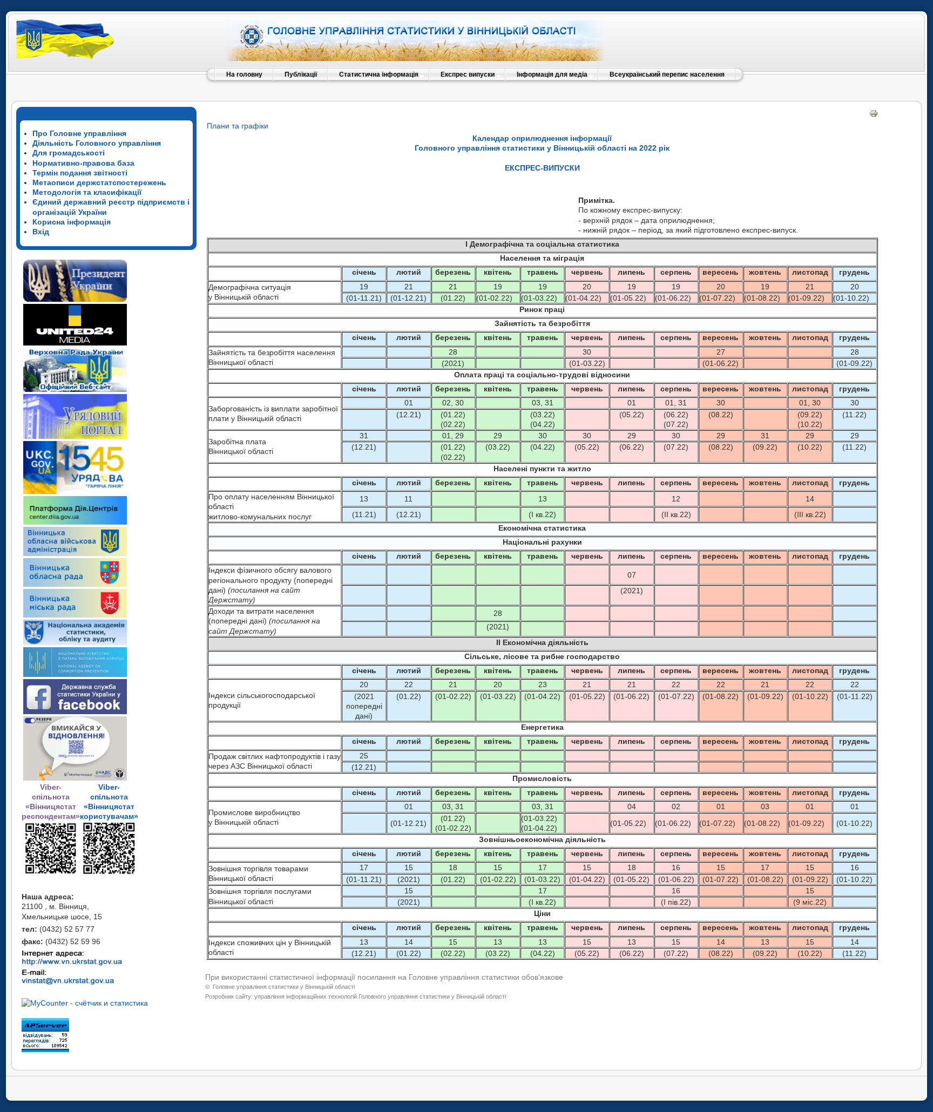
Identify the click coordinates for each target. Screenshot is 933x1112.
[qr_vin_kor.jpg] (51, 872)
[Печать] (873, 115)
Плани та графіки (237, 125)
